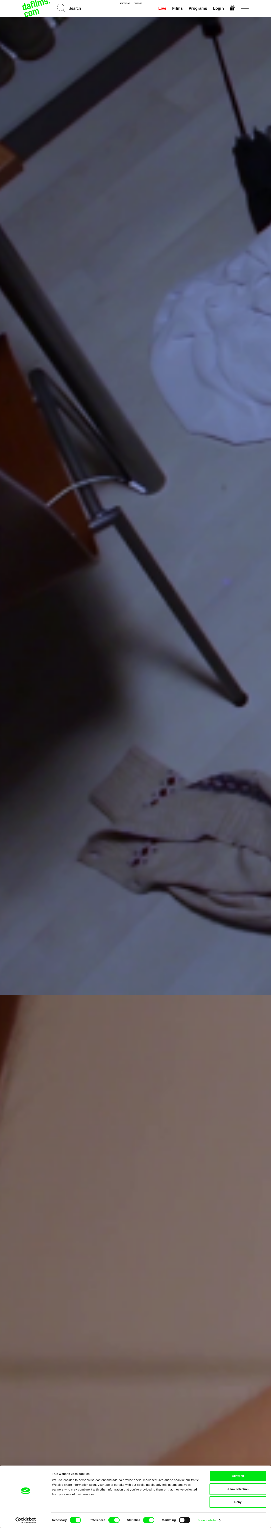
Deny (237, 1502)
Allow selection (238, 1489)
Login (218, 8)
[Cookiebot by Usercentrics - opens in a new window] (25, 1520)
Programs (198, 8)
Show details (207, 1520)
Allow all (238, 1476)
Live (162, 8)
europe (138, 3)
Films (177, 8)
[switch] (114, 1520)
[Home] (36, 8)
